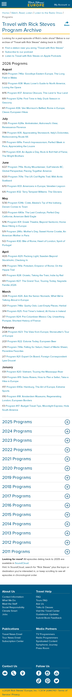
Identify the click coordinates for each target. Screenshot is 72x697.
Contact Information (13, 596)
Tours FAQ (41, 600)
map (22, 673)
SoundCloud (22, 563)
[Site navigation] (4, 4)
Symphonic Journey (46, 644)
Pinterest (47, 680)
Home (5, 13)
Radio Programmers (47, 637)
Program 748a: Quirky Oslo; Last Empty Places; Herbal (36, 305)
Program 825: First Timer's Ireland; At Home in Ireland (36, 311)
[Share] (67, 23)
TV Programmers (45, 634)
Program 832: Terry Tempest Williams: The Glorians (34, 191)
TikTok (39, 680)
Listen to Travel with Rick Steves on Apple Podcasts (33, 56)
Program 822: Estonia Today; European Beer (31, 341)
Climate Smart (9, 610)
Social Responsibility (13, 607)
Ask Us (40, 603)
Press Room (42, 648)
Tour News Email (11, 637)
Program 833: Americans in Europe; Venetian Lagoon (36, 186)
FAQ (38, 596)
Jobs (5, 614)
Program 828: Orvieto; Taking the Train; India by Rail (35, 275)
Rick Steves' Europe (36, 4)
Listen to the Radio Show (48, 13)
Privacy (16, 694)
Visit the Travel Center (48, 610)
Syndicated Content (46, 641)
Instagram (47, 673)
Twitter (56, 680)
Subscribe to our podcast (19, 52)
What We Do (9, 600)
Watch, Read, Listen (21, 13)
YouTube (56, 673)
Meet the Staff (9, 603)
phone (14, 673)
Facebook (39, 673)
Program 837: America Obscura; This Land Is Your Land (37, 93)
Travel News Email (12, 634)
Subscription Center (13, 641)
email (5, 673)
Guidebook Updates (47, 614)
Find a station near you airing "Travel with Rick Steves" (34, 48)
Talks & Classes (44, 607)
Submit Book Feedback (49, 617)
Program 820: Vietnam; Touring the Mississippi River (35, 371)
